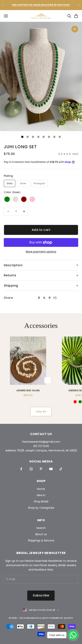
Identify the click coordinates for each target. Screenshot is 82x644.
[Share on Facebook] (38, 297)
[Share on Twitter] (44, 297)
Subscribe (41, 595)
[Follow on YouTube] (51, 469)
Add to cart (41, 230)
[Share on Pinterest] (49, 297)
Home (41, 489)
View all (41, 411)
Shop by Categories (41, 508)
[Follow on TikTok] (61, 469)
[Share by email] (54, 297)
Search (41, 528)
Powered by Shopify (61, 617)
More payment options (41, 251)
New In (41, 495)
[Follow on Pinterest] (41, 469)
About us (41, 534)
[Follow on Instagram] (31, 469)
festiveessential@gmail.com (41, 442)
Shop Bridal (41, 501)
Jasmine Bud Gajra (28, 390)
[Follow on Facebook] (21, 469)
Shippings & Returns (41, 540)
